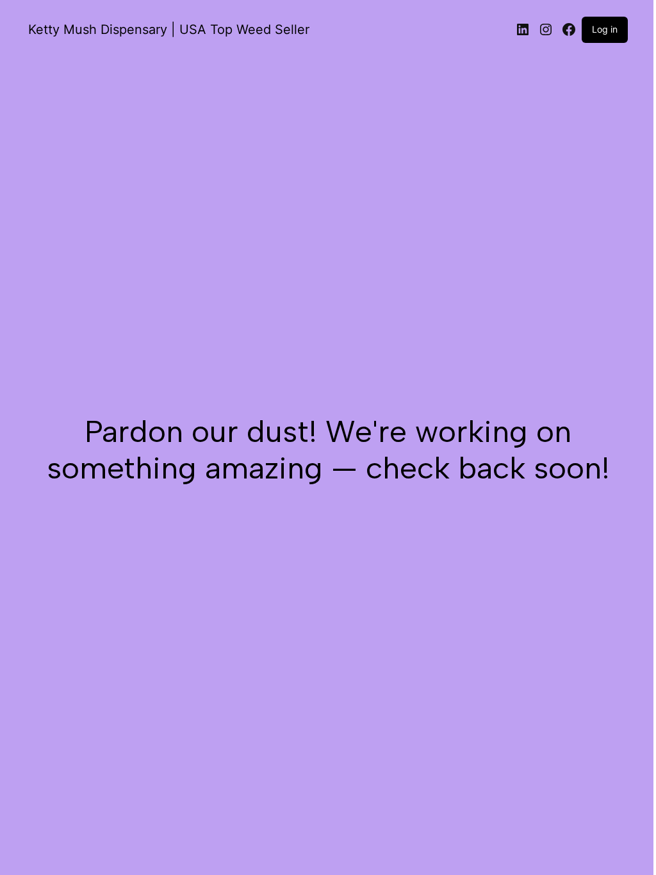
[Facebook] (569, 29)
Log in (605, 29)
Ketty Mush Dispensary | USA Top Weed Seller (168, 29)
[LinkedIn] (522, 29)
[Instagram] (546, 29)
